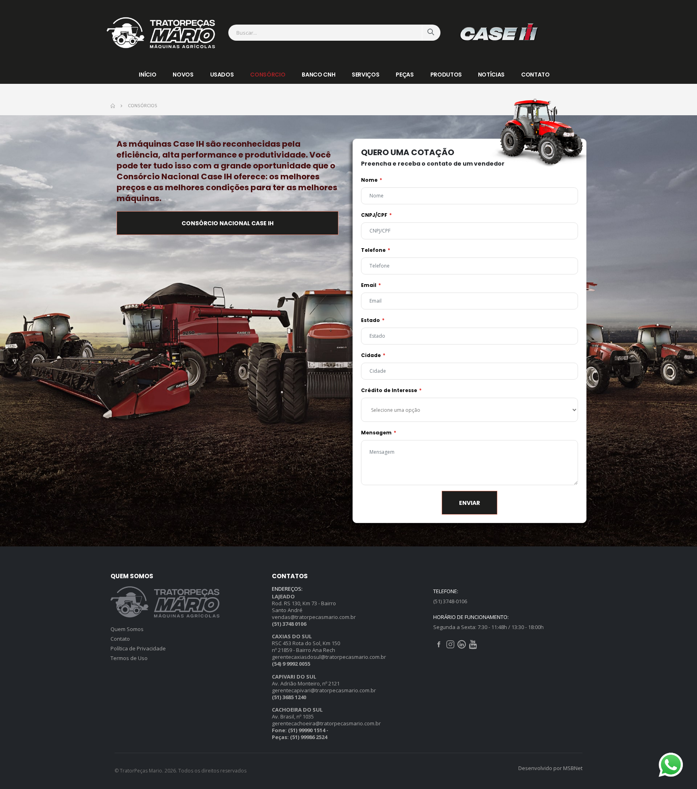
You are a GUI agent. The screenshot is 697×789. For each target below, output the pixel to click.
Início (147, 75)
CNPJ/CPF (374, 215)
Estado (370, 320)
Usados (222, 75)
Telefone (373, 250)
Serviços (365, 75)
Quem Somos (127, 629)
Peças (404, 75)
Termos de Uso (129, 658)
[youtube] (473, 644)
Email (368, 285)
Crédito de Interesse (389, 390)
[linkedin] (462, 644)
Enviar (469, 503)
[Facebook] (439, 644)
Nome (369, 179)
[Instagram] (451, 644)
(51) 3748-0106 (450, 601)
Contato (535, 75)
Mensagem (376, 432)
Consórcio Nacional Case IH (227, 223)
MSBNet (572, 768)
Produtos (446, 75)
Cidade (371, 355)
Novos (183, 75)
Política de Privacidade (138, 648)
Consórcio (267, 75)
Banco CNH (318, 75)
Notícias (491, 75)
